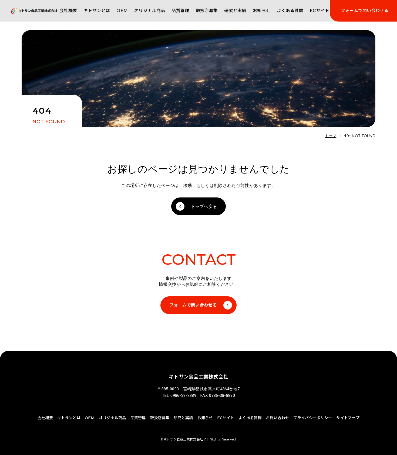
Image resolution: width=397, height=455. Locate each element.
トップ (331, 136)
